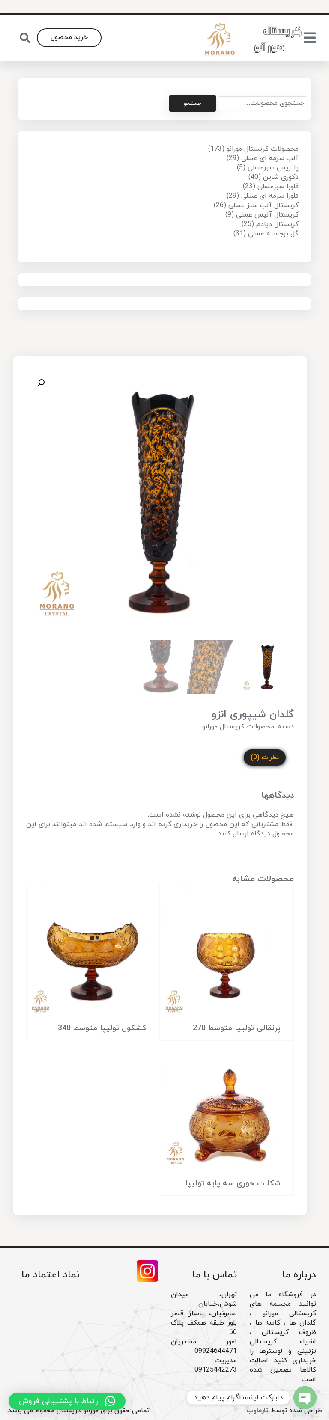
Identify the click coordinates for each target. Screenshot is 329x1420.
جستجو (192, 103)
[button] (40, 383)
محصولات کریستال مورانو (238, 726)
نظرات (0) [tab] (265, 757)
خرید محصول (69, 37)
